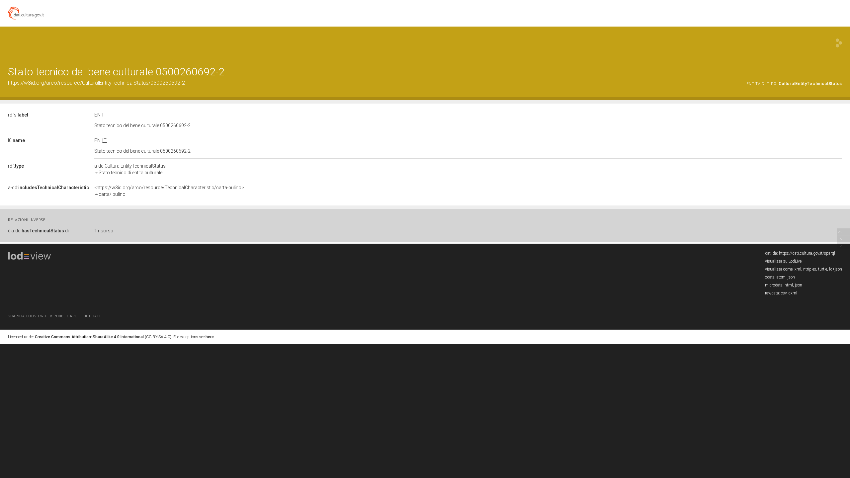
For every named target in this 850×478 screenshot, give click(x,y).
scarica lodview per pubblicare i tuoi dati (54, 316)
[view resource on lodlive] (839, 43)
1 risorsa (103, 230)
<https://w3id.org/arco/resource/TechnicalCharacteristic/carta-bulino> (169, 191)
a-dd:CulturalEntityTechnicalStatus (130, 169)
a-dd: (48, 187)
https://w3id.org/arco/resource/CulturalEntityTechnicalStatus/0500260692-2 (96, 83)
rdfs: (18, 115)
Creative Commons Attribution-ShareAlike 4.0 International (89, 337)
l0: (16, 140)
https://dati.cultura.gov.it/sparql (807, 253)
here (210, 337)
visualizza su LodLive (783, 261)
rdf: (16, 166)
